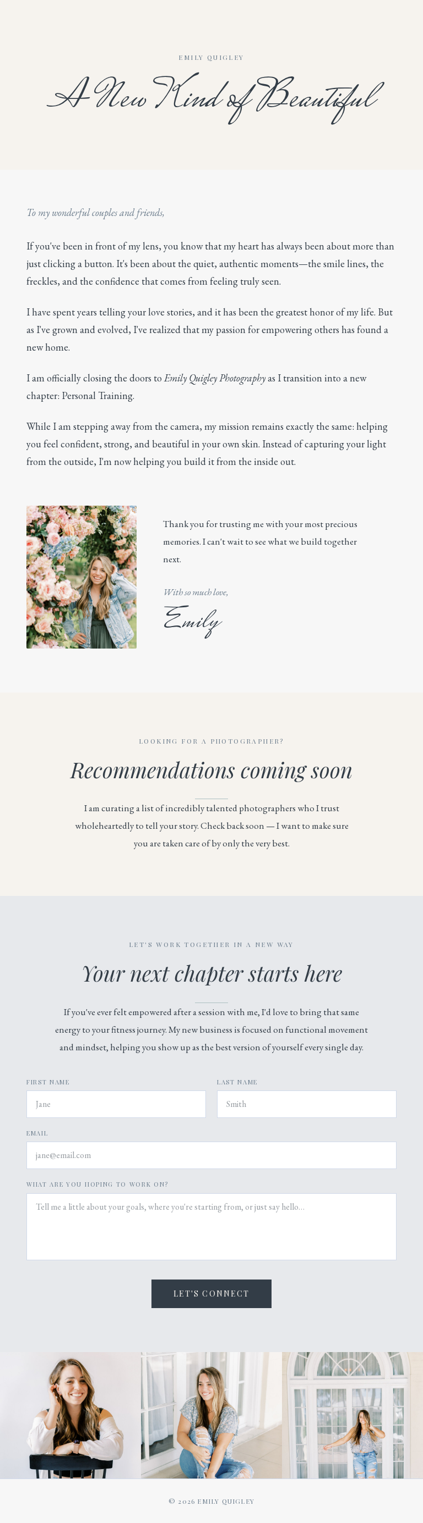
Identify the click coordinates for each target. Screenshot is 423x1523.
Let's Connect (211, 1293)
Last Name (237, 1082)
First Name (48, 1082)
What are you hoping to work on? (97, 1184)
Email (37, 1133)
